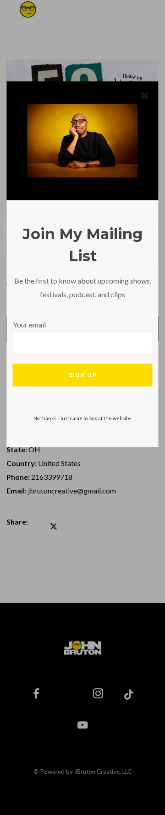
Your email (29, 324)
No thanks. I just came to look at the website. (82, 418)
